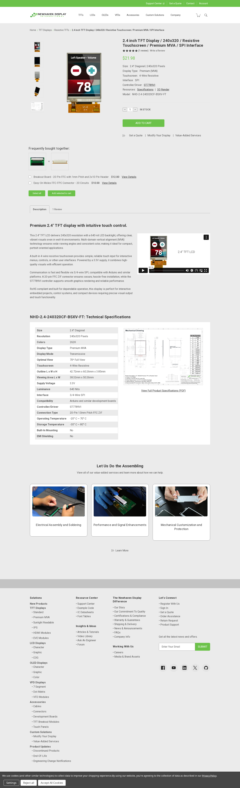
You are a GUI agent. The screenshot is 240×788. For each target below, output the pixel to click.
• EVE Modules (40, 638)
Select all (37, 193)
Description (39, 209)
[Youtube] (174, 668)
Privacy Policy (209, 775)
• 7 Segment (39, 686)
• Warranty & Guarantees (126, 620)
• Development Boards (44, 716)
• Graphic (37, 652)
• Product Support (169, 624)
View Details (129, 176)
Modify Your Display (158, 135)
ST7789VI (149, 85)
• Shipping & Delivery (125, 624)
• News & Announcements (127, 628)
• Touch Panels (40, 726)
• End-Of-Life (39, 755)
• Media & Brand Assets (126, 656)
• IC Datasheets (85, 612)
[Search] (206, 15)
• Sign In (163, 608)
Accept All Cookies (52, 783)
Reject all (28, 783)
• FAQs (116, 632)
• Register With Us (169, 603)
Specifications (145, 89)
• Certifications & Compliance (129, 615)
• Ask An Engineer (86, 640)
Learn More (121, 550)
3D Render (163, 89)
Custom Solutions (155, 15)
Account (203, 3)
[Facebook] (163, 668)
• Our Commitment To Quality (129, 611)
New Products (38, 603)
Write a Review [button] (157, 50)
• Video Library (84, 636)
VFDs (117, 15)
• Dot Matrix (38, 691)
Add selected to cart (61, 193)
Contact (190, 3)
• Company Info (121, 636)
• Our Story (119, 607)
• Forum (80, 644)
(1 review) (143, 50)
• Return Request (168, 620)
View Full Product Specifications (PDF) (163, 390)
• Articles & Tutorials (87, 632)
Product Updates (40, 746)
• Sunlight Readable (43, 622)
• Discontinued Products (45, 750)
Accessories (133, 15)
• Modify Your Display (44, 736)
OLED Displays (39, 662)
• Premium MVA (41, 617)
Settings (11, 783)
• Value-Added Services (45, 741)
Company (176, 15)
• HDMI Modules (41, 632)
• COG (35, 657)
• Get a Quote (166, 612)
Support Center (154, 3)
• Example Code (85, 608)
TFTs (80, 15)
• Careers (118, 652)
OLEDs (105, 15)
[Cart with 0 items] (198, 15)
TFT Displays (38, 608)
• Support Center (85, 603)
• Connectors (39, 711)
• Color (35, 677)
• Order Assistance (169, 616)
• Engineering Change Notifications (51, 761)
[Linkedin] (184, 668)
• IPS (35, 627)
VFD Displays (38, 682)
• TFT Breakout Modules (45, 721)
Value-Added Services (188, 135)
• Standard (37, 612)
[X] (195, 668)
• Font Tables (83, 616)
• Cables (36, 706)
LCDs (92, 15)
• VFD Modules (40, 697)
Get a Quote (175, 3)
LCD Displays (38, 643)
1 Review (57, 209)
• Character (38, 647)
